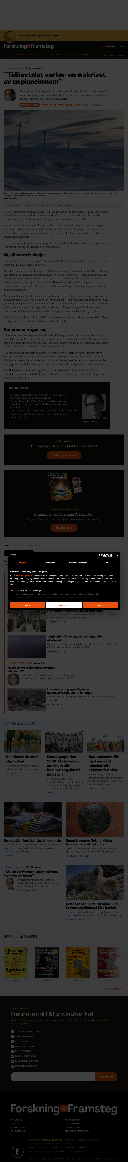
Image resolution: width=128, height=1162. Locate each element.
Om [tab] (106, 563)
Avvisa (27, 605)
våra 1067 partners (24, 575)
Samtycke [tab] (22, 563)
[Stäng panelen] (117, 555)
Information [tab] (50, 563)
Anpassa (62, 605)
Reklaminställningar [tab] (78, 563)
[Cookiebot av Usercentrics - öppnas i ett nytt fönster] (101, 555)
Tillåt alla (100, 605)
